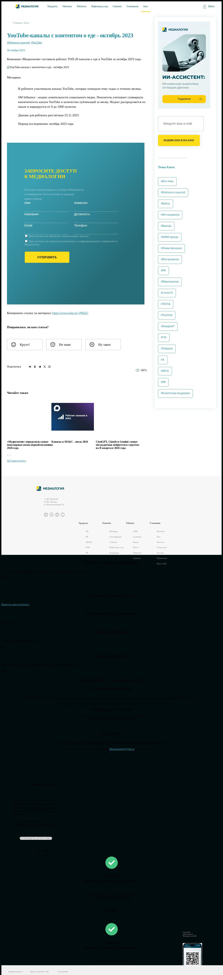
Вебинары (113, 531)
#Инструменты (170, 259)
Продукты (52, 6)
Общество (137, 553)
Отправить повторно (36, 838)
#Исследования (170, 214)
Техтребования (63, 972)
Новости (160, 542)
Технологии (162, 547)
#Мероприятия (170, 281)
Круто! (25, 344)
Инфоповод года (99, 6)
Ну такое (104, 344)
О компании (132, 6)
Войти (211, 6)
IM (87, 553)
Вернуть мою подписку (15, 604)
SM (87, 531)
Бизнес (136, 542)
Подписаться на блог (179, 140)
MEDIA (89, 542)
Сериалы (136, 558)
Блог (145, 6)
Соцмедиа (137, 537)
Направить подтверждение (111, 710)
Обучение (67, 6)
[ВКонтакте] (30, 367)
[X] (45, 367)
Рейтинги (81, 6)
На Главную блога (16, 461)
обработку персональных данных (69, 236)
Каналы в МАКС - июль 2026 (69, 441)
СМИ (135, 531)
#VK (164, 337)
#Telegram (167, 348)
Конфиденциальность (15, 972)
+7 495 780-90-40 (51, 499)
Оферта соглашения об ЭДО (39, 972)
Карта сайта (162, 564)
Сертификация (115, 537)
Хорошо (111, 910)
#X (162, 359)
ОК (3, 577)
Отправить (47, 257)
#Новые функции (171, 248)
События (117, 6)
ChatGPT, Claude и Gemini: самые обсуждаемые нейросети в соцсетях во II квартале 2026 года (117, 444)
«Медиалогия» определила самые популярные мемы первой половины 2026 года (30, 444)
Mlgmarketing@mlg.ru (121, 749)
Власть (136, 547)
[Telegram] (40, 367)
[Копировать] (90, 312)
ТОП (88, 547)
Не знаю (65, 344)
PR (87, 537)
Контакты (160, 531)
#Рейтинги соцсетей (18, 42)
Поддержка (114, 553)
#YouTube (36, 42)
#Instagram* (168, 326)
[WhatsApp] (49, 367)
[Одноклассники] (35, 367)
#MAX (165, 370)
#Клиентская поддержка (175, 393)
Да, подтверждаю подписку (111, 689)
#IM (163, 381)
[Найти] (194, 6)
